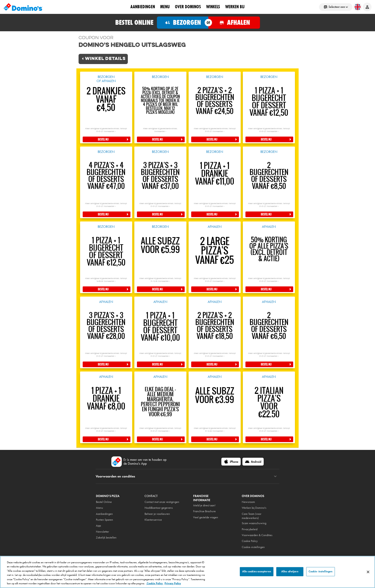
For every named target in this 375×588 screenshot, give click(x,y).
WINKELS (213, 7)
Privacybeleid (249, 529)
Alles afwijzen (289, 571)
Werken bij (235, 7)
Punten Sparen (104, 520)
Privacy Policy (172, 583)
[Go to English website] (357, 7)
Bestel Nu (103, 139)
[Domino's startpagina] (23, 7)
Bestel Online (104, 502)
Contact (151, 496)
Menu (165, 7)
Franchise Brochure (204, 511)
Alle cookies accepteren (256, 571)
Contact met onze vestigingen (162, 502)
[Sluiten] (368, 572)
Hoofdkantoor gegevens (159, 508)
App (98, 525)
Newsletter (102, 531)
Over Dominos (188, 7)
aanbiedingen (142, 7)
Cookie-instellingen (253, 547)
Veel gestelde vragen (205, 517)
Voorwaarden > (110, 131)
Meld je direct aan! (204, 505)
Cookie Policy (154, 583)
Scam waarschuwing (254, 523)
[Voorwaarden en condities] (275, 476)
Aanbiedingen (104, 514)
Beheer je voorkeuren (157, 514)
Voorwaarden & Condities (257, 535)
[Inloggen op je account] (367, 7)
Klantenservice (153, 520)
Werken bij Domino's (254, 508)
